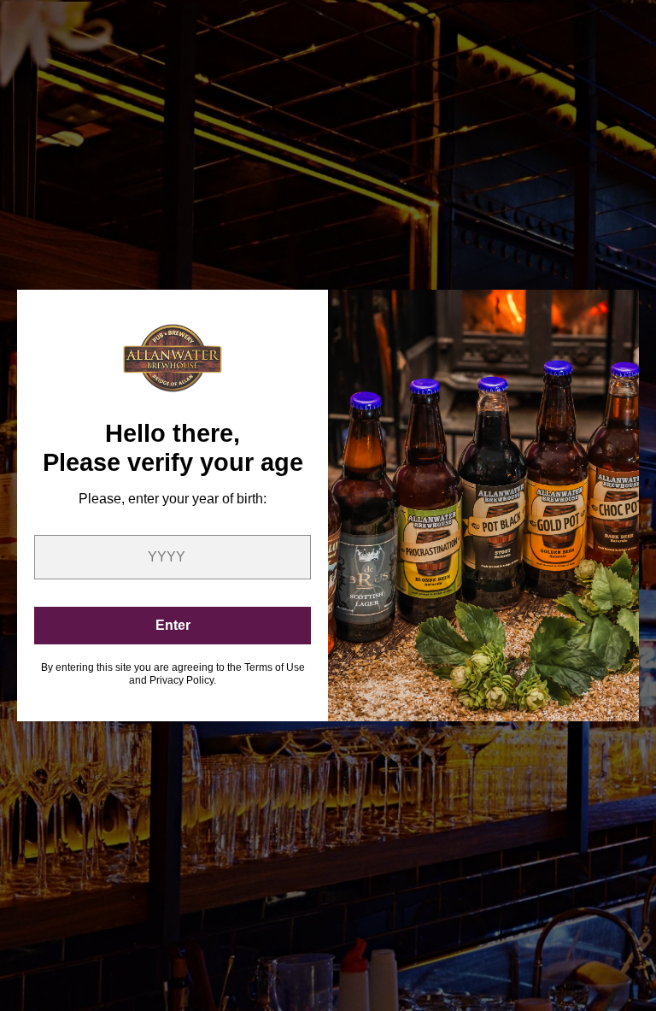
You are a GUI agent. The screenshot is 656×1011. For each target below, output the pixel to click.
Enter (172, 625)
